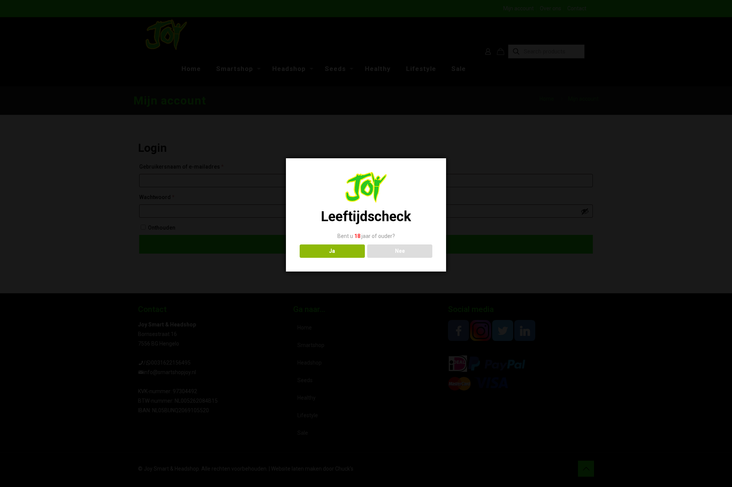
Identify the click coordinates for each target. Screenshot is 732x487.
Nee (400, 251)
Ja (332, 251)
